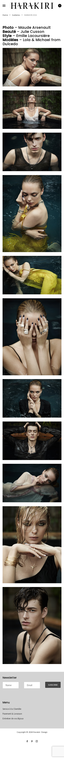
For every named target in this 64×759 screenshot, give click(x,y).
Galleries (16, 15)
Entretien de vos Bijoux (13, 718)
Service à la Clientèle (12, 708)
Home (5, 15)
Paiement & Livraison (12, 713)
